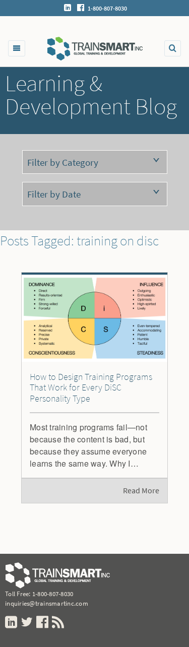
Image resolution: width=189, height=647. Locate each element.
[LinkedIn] (67, 9)
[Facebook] (80, 9)
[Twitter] (28, 622)
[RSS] (59, 622)
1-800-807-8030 (53, 594)
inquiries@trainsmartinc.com (46, 603)
